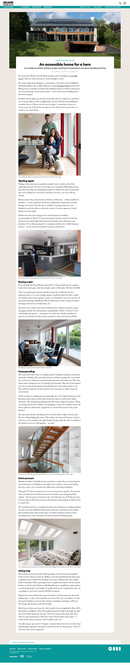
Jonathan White (63, 86)
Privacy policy (32, 649)
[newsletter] (110, 649)
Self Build (36, 7)
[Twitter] (117, 649)
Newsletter (85, 7)
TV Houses (25, 7)
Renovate (48, 7)
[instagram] (120, 649)
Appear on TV (22, 649)
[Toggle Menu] (124, 3)
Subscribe (97, 7)
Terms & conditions (45, 649)
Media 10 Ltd (33, 651)
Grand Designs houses (65, 60)
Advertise (12, 649)
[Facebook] (114, 649)
